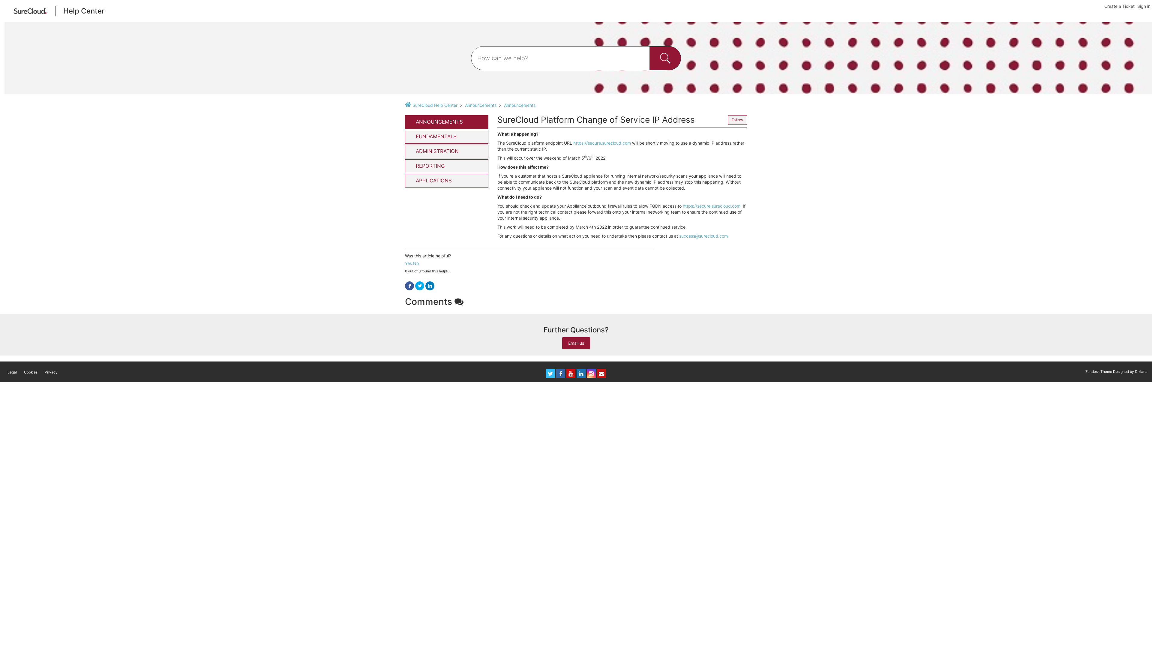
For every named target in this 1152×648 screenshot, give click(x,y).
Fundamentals (436, 137)
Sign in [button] (1143, 6)
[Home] (30, 10)
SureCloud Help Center (435, 105)
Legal (12, 372)
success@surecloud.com (703, 235)
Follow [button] (737, 120)
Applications (434, 181)
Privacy (51, 372)
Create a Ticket (1119, 6)
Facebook (409, 286)
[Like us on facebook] (560, 373)
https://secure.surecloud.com (602, 143)
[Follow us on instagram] (591, 373)
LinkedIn (429, 286)
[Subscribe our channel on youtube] (570, 373)
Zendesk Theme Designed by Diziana (1116, 371)
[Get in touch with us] (601, 373)
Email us (576, 343)
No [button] (416, 263)
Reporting (430, 166)
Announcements (480, 105)
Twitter (419, 286)
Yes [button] (408, 263)
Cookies (31, 372)
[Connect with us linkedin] (581, 373)
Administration (437, 151)
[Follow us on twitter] (550, 373)
